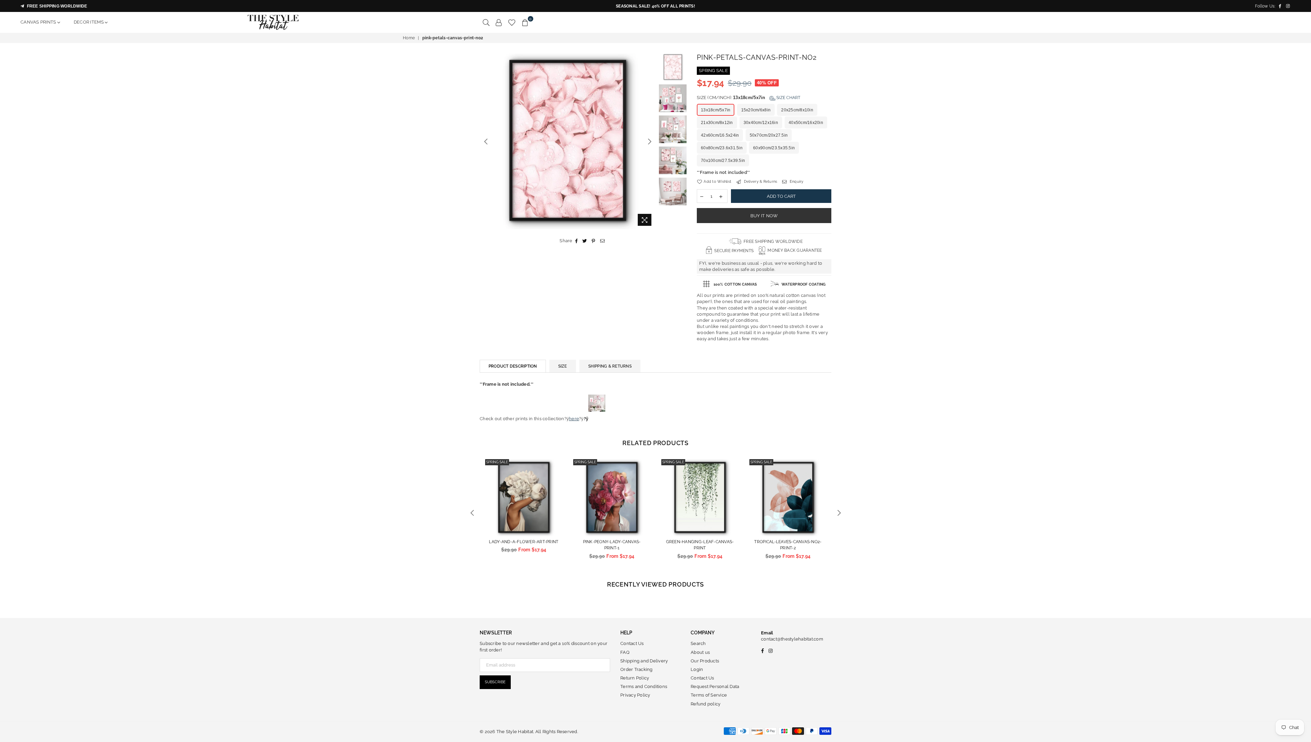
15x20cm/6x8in (756, 110)
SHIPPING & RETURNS (610, 366)
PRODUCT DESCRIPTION (513, 366)
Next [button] (650, 141)
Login (697, 669)
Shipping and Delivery (644, 660)
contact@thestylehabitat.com (792, 639)
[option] (568, 141)
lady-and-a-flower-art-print (523, 541)
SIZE (562, 366)
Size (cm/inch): (749, 97)
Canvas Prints (38, 22)
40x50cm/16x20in (806, 122)
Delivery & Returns (760, 181)
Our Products (705, 660)
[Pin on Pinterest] (593, 241)
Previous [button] (486, 141)
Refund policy (705, 703)
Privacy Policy (635, 695)
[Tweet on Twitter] (584, 241)
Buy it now (764, 215)
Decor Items (89, 22)
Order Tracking (636, 669)
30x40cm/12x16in (761, 122)
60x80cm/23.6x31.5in (722, 148)
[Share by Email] (602, 241)
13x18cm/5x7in (715, 110)
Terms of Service (709, 695)
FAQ (625, 652)
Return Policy (634, 678)
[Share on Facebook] (576, 241)
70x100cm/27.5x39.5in (723, 160)
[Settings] (499, 22)
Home (409, 38)
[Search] (486, 22)
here (574, 418)
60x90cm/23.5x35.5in (774, 148)
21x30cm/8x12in (717, 122)
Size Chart (788, 97)
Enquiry (796, 181)
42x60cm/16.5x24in (720, 135)
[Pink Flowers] (596, 419)
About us (700, 652)
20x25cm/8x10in (797, 110)
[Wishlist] (512, 22)
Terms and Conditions (643, 686)
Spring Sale (497, 462)
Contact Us (632, 643)
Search (698, 643)
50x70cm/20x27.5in (769, 135)
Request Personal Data (715, 686)
